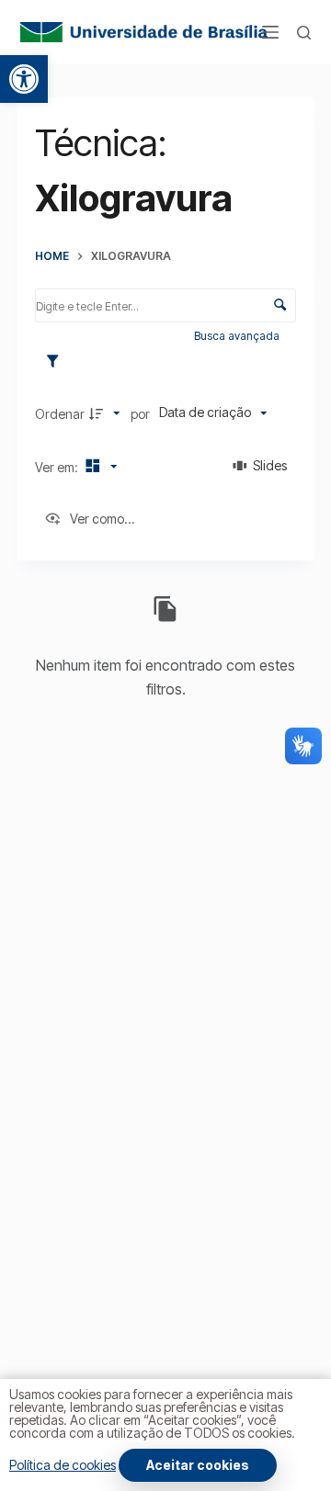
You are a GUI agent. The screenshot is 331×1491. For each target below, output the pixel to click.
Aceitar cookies (197, 1465)
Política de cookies (62, 1465)
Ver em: (58, 467)
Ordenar (60, 414)
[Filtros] (57, 361)
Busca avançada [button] (238, 336)
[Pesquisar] (304, 33)
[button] (24, 79)
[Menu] (270, 32)
